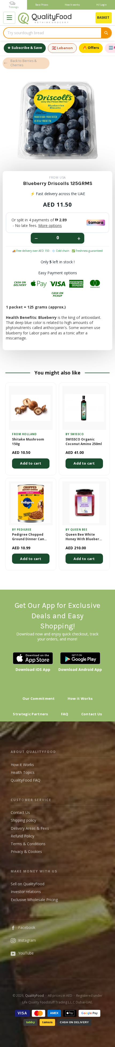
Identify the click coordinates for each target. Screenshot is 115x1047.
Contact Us (91, 714)
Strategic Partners (30, 714)
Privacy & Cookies (26, 851)
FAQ (64, 714)
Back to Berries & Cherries (23, 63)
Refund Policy (22, 836)
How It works (72, 4)
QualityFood (34, 995)
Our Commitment (38, 698)
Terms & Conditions (28, 843)
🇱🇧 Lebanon (62, 47)
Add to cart (30, 463)
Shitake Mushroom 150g (28, 441)
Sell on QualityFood (27, 883)
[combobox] (52, 33)
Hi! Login (101, 4)
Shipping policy (23, 820)
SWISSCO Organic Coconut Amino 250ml (84, 441)
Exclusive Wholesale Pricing (34, 899)
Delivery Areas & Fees (30, 828)
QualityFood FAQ (25, 780)
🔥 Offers (91, 47)
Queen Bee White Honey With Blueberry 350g (84, 537)
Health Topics (22, 772)
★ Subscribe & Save (24, 47)
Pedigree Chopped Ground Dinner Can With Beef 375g (28, 537)
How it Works (80, 698)
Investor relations (26, 891)
